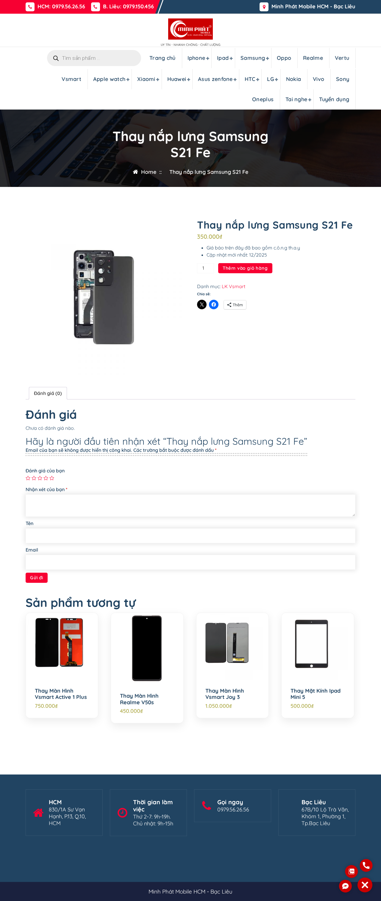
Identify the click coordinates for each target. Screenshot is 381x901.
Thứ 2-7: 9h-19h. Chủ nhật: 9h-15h (153, 820)
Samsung (253, 57)
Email (32, 550)
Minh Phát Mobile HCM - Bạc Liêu (313, 6)
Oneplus (263, 99)
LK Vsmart (233, 286)
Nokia (293, 79)
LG (270, 79)
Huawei (176, 79)
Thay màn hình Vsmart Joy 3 (224, 694)
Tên (29, 523)
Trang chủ (162, 57)
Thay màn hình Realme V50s (139, 699)
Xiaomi (146, 79)
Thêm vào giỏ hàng (245, 268)
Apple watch (109, 79)
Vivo (318, 79)
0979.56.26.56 (233, 809)
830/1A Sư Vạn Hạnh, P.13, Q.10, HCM (67, 816)
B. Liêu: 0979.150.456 (128, 6)
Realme (313, 57)
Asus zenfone (215, 79)
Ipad (223, 57)
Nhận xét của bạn (47, 489)
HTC (250, 79)
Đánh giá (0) (48, 393)
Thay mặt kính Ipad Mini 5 (316, 694)
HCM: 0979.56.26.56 (61, 6)
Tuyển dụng (334, 99)
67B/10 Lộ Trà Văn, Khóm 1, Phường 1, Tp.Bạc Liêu (325, 816)
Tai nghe (296, 99)
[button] (364, 884)
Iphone (196, 57)
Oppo (284, 57)
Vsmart (71, 79)
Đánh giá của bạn (45, 471)
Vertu (342, 57)
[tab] (48, 393)
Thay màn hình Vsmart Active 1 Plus (61, 694)
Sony (342, 79)
